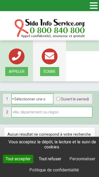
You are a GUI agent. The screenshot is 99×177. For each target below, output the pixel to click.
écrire (50, 71)
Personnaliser (82, 158)
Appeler (17, 71)
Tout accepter (18, 158)
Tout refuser (50, 158)
